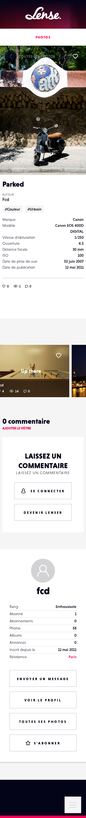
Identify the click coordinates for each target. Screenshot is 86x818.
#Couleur (12, 209)
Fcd (5, 199)
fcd (43, 590)
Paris (72, 657)
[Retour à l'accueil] (43, 13)
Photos (43, 37)
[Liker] (75, 56)
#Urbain (34, 209)
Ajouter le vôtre (16, 428)
